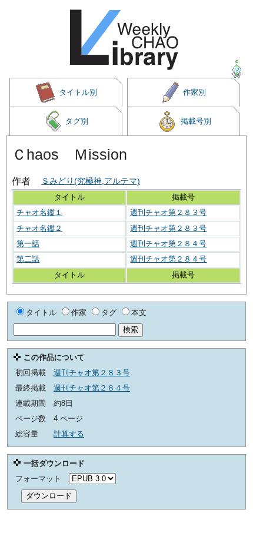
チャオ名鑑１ (39, 212)
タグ (108, 312)
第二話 (27, 258)
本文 (139, 312)
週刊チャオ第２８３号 (168, 212)
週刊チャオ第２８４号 (168, 243)
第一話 (27, 243)
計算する (69, 433)
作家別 (194, 92)
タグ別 (76, 121)
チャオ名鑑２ (39, 228)
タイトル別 (78, 92)
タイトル (41, 312)
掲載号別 (196, 121)
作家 (78, 312)
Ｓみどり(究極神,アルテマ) (90, 181)
